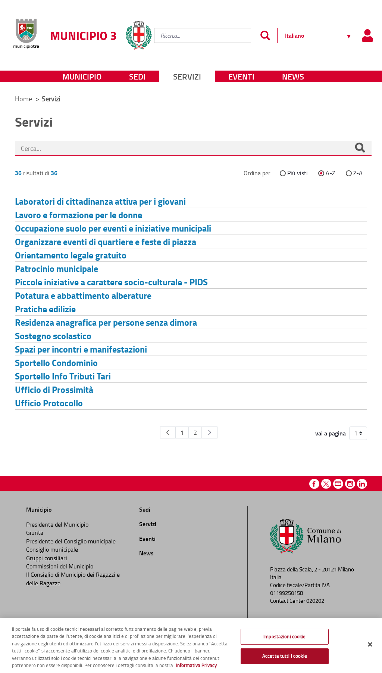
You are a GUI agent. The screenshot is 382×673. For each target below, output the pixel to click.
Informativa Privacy (196, 665)
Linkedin (362, 484)
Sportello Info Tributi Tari (63, 375)
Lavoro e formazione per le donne (78, 214)
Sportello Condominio (56, 362)
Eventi (241, 76)
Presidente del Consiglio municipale (71, 541)
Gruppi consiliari (46, 558)
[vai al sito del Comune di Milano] (139, 28)
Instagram (350, 484)
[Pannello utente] (367, 35)
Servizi (187, 76)
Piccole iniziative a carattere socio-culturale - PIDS (111, 281)
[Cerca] (360, 148)
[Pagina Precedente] (168, 432)
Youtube (338, 484)
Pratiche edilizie (45, 308)
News (293, 76)
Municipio (81, 76)
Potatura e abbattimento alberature (83, 295)
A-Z (330, 173)
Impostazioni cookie (284, 636)
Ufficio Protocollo (49, 402)
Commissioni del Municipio (59, 566)
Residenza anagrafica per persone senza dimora (106, 322)
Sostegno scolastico (53, 335)
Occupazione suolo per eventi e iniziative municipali (113, 228)
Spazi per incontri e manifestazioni (81, 349)
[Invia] (265, 35)
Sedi (137, 76)
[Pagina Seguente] (209, 432)
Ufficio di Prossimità (54, 389)
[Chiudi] (370, 644)
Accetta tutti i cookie (284, 655)
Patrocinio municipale (56, 268)
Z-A (358, 173)
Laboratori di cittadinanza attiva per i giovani (100, 201)
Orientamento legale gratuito (70, 254)
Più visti (297, 173)
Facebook (314, 484)
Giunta (34, 532)
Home (23, 98)
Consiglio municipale (52, 549)
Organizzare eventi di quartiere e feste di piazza (105, 241)
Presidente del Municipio (57, 524)
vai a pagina (330, 433)
